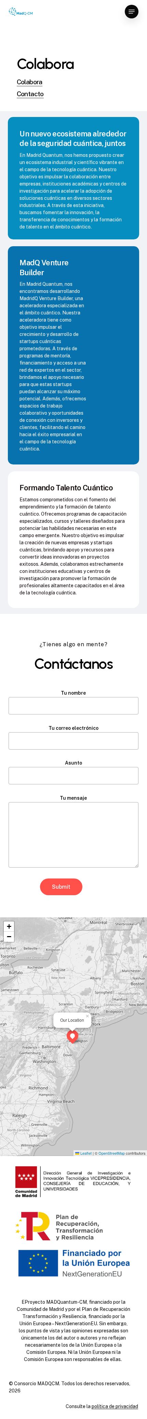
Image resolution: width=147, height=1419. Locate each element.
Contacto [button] (30, 94)
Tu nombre (73, 693)
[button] (131, 11)
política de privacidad (115, 1406)
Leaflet (85, 1153)
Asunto (73, 763)
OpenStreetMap (111, 1153)
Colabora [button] (29, 82)
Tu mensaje (73, 798)
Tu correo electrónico (73, 728)
